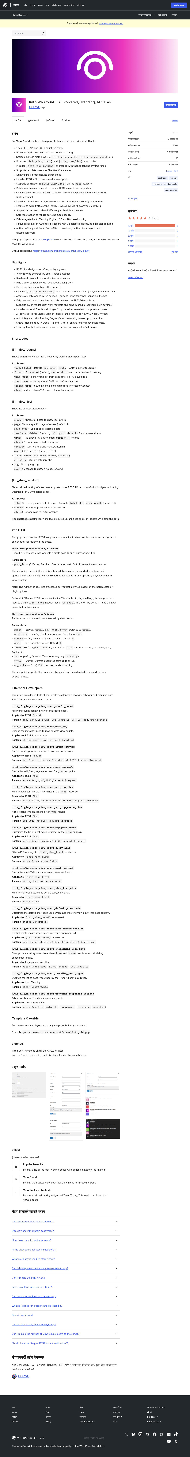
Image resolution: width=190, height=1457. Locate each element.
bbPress (152, 1417)
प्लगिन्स (48, 1417)
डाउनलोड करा (171, 105)
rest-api (173, 178)
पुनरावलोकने (33, 120)
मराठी (42, 1438)
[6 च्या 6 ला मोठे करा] (115, 1122)
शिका (81, 1407)
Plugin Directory (20, 15)
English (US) (172, 171)
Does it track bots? (22, 1315)
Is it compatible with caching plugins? (32, 1287)
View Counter (171, 190)
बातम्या (14, 1412)
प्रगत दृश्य (132, 198)
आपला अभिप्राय (135, 251)
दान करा (117, 1417)
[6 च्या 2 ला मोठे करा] (79, 1076)
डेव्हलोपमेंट (66, 120)
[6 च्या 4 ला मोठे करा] (115, 1076)
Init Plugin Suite (47, 239)
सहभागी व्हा (117, 1407)
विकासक (83, 1417)
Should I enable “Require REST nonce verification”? (40, 1343)
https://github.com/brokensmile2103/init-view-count (61, 250)
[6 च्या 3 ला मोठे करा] (79, 1122)
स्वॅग (115, 1421)
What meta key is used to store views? (33, 1259)
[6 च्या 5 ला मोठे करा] (115, 1100)
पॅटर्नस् (48, 1421)
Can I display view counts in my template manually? (40, 1268)
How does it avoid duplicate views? (31, 1240)
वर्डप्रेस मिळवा (179, 5)
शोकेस (48, 1407)
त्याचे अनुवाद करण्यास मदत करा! (111, 23)
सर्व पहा (175, 251)
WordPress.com (156, 1407)
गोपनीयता (15, 1421)
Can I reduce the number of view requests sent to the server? (45, 1334)
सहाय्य (82, 1412)
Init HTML (34, 107)
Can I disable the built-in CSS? (28, 1277)
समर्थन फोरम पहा (135, 277)
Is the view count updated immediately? (34, 1249)
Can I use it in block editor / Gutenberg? (34, 1296)
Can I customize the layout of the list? (33, 1221)
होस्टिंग (14, 1417)
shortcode (157, 184)
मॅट (149, 1412)
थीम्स (47, 1412)
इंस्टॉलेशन (50, 120)
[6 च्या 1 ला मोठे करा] (42, 1076)
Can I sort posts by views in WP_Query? (34, 1324)
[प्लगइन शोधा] (43, 33)
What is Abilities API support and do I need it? (37, 1305)
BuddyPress (154, 1421)
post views (162, 178)
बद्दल (13, 1407)
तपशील (18, 120)
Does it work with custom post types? (33, 1231)
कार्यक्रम (116, 1412)
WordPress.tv (87, 1421)
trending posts (170, 184)
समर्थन (175, 120)
